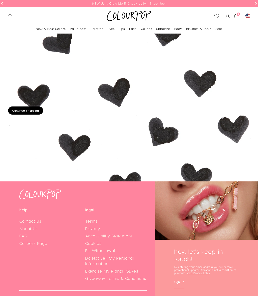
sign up (179, 282)
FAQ (23, 235)
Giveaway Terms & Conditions (115, 278)
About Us (28, 228)
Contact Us (30, 221)
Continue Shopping (25, 110)
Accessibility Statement (108, 235)
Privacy (92, 228)
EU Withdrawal (100, 250)
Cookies (93, 243)
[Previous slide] (2, 4)
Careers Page (33, 243)
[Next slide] (256, 4)
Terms (91, 221)
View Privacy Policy (198, 273)
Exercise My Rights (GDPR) (111, 271)
